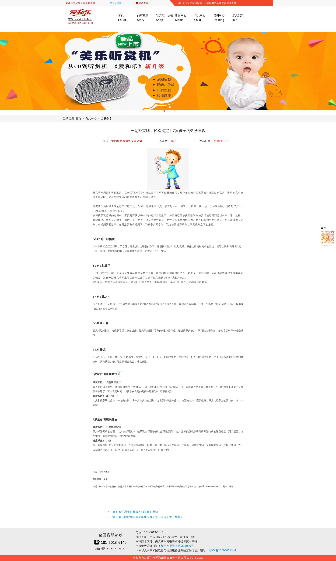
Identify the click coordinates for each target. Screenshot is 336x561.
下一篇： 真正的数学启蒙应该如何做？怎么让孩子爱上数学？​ (145, 517)
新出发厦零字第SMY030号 (177, 546)
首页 (78, 118)
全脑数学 (106, 118)
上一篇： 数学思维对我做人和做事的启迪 (132, 512)
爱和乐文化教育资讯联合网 (80, 3)
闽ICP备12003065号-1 (222, 550)
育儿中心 (91, 118)
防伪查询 (143, 3)
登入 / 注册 (116, 3)
